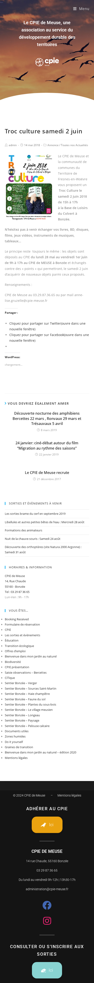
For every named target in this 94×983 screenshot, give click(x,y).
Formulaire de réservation (22, 624)
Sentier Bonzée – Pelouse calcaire (27, 726)
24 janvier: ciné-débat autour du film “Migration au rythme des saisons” (47, 445)
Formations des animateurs (23, 530)
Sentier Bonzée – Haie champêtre (27, 694)
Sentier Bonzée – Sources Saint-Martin (30, 688)
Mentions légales (16, 758)
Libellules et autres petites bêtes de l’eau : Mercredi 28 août (44, 522)
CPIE (8, 630)
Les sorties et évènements (22, 635)
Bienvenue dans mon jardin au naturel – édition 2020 (40, 752)
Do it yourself (14, 742)
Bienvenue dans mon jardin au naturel (31, 656)
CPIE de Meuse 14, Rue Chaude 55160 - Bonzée (15, 581)
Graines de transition (19, 747)
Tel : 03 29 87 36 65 (17, 592)
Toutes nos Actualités (74, 145)
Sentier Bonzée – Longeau (22, 715)
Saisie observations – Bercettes (26, 672)
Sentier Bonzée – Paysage (22, 720)
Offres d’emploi (15, 651)
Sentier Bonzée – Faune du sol (25, 699)
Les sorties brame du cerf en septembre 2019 (35, 514)
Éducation (11, 640)
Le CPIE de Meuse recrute (47, 472)
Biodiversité (13, 662)
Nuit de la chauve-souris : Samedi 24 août (32, 539)
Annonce (53, 145)
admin (13, 145)
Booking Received (17, 619)
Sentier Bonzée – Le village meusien (29, 710)
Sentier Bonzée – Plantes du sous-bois (30, 704)
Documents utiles (17, 731)
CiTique (10, 678)
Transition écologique (19, 646)
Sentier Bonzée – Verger (21, 683)
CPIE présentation (17, 667)
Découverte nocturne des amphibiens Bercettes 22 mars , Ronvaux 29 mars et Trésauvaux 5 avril (47, 418)
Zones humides (15, 736)
